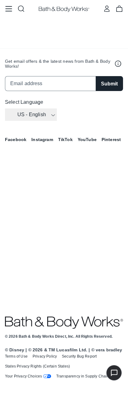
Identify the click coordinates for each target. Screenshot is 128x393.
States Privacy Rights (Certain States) (37, 366)
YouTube (87, 139)
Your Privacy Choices (23, 376)
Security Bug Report (79, 356)
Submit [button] (109, 83)
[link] (8, 9)
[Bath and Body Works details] (118, 64)
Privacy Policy (45, 356)
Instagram (42, 139)
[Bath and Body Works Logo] (64, 9)
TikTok (65, 139)
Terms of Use (16, 356)
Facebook (15, 139)
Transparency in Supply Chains (83, 376)
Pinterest (111, 139)
